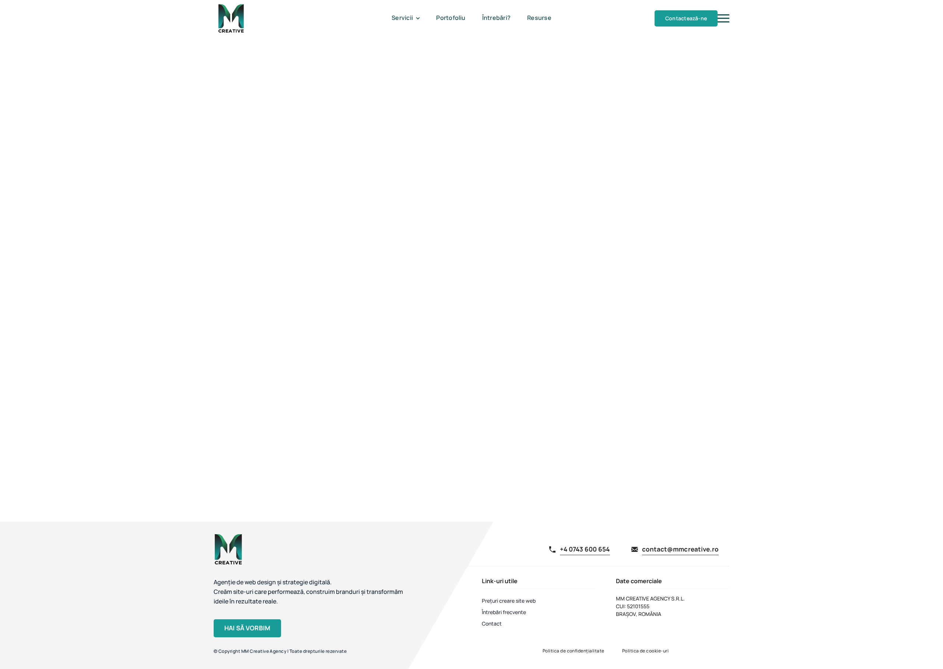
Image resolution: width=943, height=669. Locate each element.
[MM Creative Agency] (231, 6)
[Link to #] (723, 18)
